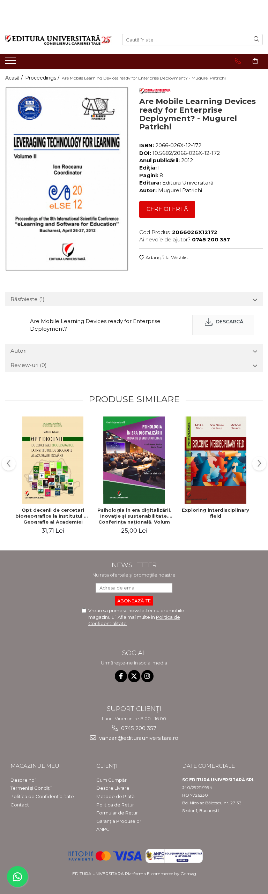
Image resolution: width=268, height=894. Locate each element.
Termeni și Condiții (31, 788)
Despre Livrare (112, 788)
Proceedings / (43, 78)
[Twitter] (134, 676)
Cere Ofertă (167, 209)
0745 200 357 (138, 728)
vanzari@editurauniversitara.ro (138, 738)
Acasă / (14, 78)
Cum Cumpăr (111, 780)
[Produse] (11, 63)
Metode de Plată (115, 796)
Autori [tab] (18, 350)
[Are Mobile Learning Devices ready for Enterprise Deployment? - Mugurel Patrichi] (67, 179)
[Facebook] (121, 676)
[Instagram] (147, 676)
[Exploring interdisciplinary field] (215, 460)
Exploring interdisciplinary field (215, 513)
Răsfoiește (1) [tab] (27, 299)
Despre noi (23, 780)
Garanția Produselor (118, 821)
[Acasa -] (58, 40)
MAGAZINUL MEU (34, 765)
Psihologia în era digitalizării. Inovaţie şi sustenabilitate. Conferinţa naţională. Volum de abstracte (134, 516)
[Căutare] (256, 39)
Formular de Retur (117, 813)
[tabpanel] (67, 179)
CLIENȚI (107, 765)
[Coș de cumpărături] (255, 61)
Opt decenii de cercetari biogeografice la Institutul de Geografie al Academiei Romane (52, 516)
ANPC (103, 829)
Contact (19, 804)
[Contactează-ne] (238, 61)
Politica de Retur (115, 804)
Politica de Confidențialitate (42, 796)
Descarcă (228, 321)
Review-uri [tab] (28, 365)
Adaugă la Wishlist (166, 257)
